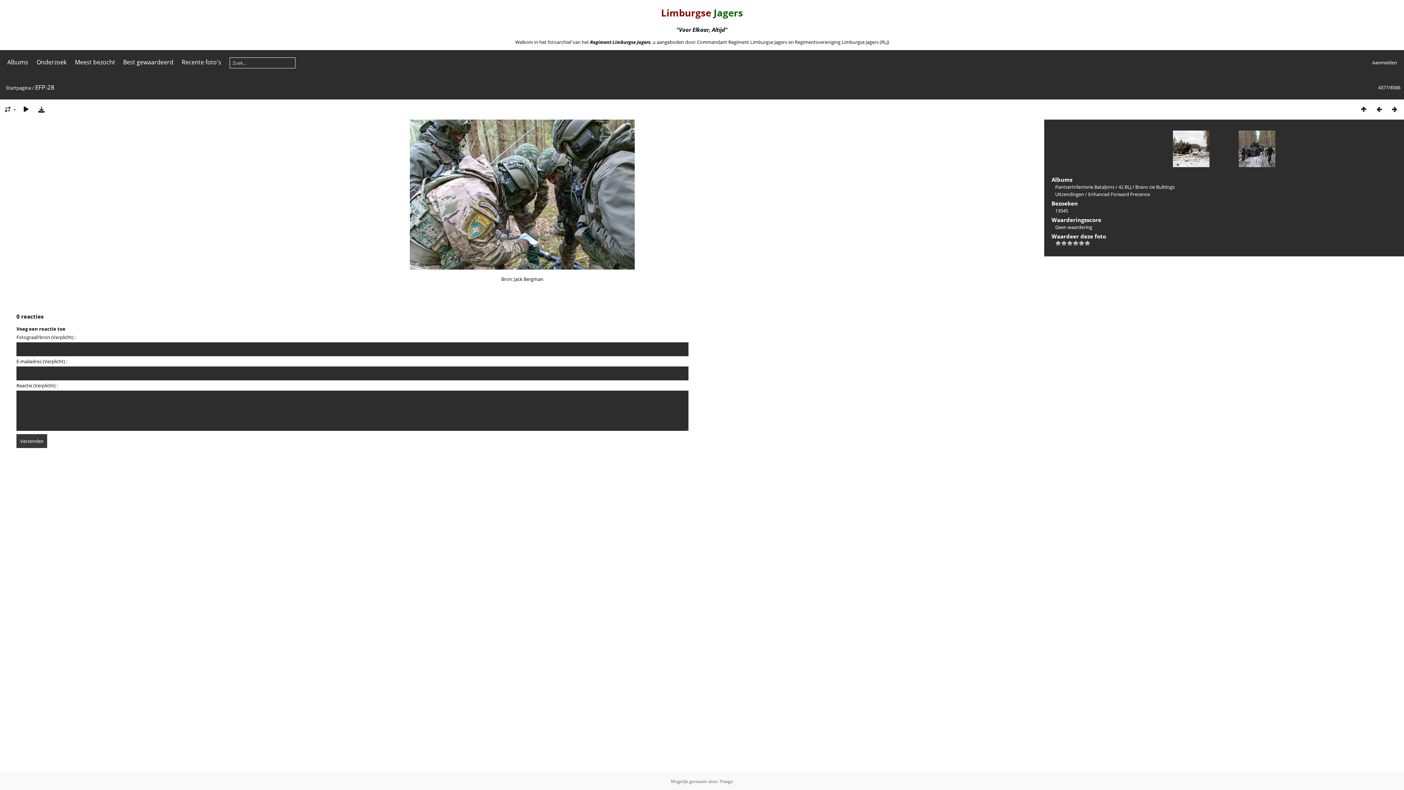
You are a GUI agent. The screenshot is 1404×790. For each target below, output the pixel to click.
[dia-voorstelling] (26, 109)
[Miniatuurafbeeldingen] (1363, 109)
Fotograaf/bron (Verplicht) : (46, 337)
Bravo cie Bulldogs (1155, 187)
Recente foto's (201, 62)
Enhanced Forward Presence (1119, 194)
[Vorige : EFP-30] (1379, 109)
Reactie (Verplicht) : (37, 385)
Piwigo (726, 781)
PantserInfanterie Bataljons (1084, 187)
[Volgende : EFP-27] (1394, 109)
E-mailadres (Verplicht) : (41, 361)
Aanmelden (1384, 62)
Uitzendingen (1069, 194)
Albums (17, 62)
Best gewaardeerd (148, 62)
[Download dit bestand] (41, 109)
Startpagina (18, 87)
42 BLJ (1124, 187)
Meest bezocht (95, 62)
